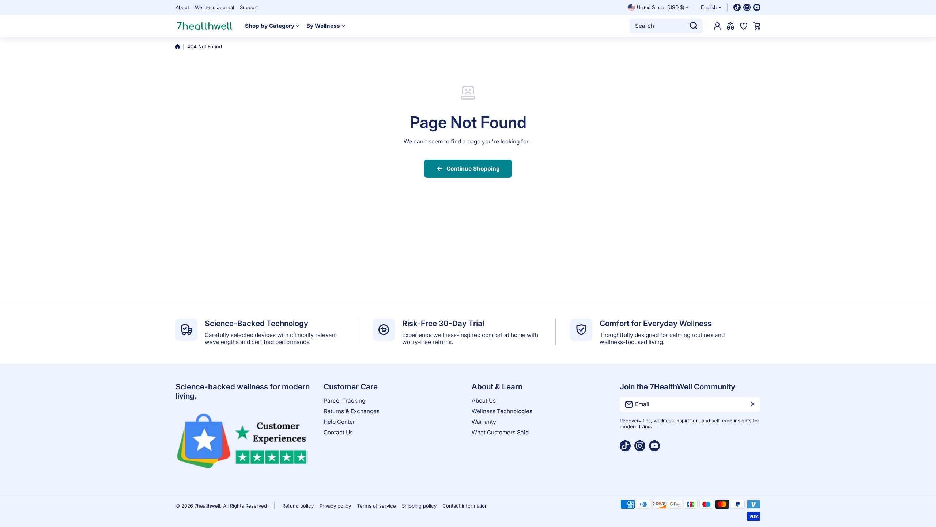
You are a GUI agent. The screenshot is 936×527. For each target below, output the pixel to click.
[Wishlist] (743, 26)
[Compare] (730, 26)
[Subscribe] (751, 404)
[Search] (693, 26)
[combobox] (666, 26)
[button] (756, 26)
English (709, 7)
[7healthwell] (205, 25)
